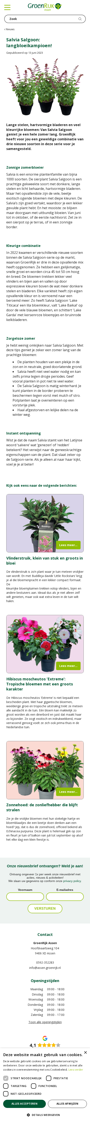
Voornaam (25, 889)
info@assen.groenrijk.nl (45, 968)
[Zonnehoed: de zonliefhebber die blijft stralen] (45, 770)
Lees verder (75, 1069)
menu (7, 7)
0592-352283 (45, 962)
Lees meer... (68, 545)
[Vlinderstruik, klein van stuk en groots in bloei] (45, 523)
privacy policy (72, 881)
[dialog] (45, 1085)
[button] (45, 1114)
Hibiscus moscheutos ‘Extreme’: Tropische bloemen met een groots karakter (39, 683)
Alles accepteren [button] (24, 1103)
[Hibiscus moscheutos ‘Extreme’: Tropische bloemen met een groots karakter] (45, 644)
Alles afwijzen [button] (67, 1103)
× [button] (85, 1052)
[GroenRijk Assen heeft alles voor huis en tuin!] (45, 7)
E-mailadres (65, 889)
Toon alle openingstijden (45, 1022)
